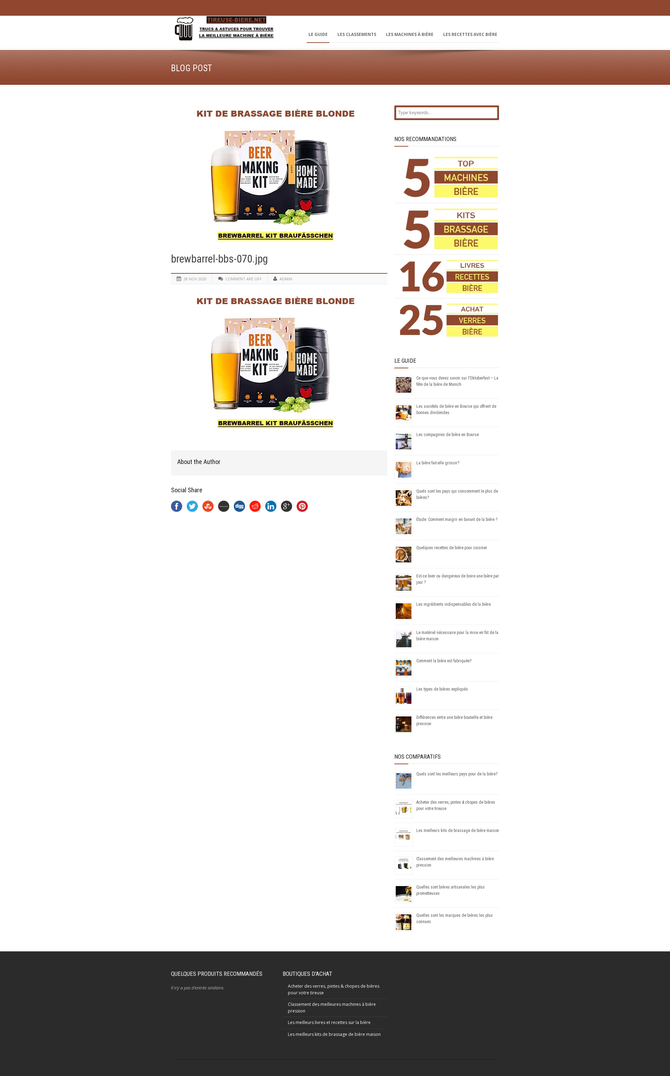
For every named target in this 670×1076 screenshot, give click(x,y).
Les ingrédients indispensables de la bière (453, 604)
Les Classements (356, 34)
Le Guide (318, 34)
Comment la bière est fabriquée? (443, 660)
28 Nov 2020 (195, 278)
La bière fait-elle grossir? (437, 462)
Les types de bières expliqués (442, 689)
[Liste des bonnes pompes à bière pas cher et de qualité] (449, 177)
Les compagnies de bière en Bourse (447, 434)
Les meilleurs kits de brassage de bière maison (457, 830)
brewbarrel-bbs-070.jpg (219, 258)
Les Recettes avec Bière (470, 34)
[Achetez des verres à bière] (449, 320)
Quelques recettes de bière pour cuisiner (451, 547)
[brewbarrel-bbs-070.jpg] (279, 173)
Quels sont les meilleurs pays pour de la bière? (456, 774)
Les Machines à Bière (409, 34)
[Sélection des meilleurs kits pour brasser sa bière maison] (449, 228)
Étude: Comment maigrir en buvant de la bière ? (456, 519)
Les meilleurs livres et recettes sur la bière (329, 1022)
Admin (286, 278)
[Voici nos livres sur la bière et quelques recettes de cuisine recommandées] (449, 276)
